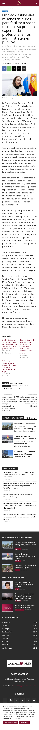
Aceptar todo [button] (24, 723)
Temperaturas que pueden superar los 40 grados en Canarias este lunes (24, 453)
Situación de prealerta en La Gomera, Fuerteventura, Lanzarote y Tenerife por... (24, 596)
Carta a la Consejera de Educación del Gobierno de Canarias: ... (24, 585)
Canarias (10, 8)
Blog (16, 589)
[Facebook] (4, 68)
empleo (14, 385)
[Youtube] (34, 700)
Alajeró (17, 570)
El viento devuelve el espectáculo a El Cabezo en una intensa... (25, 556)
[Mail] (16, 700)
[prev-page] (3, 462)
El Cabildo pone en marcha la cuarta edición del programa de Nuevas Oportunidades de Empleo (9, 366)
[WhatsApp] (9, 68)
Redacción (8, 63)
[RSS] (22, 700)
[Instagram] (11, 700)
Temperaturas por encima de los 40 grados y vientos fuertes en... (25, 545)
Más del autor (30, 418)
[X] (14, 68)
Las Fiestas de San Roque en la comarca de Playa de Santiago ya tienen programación (18, 496)
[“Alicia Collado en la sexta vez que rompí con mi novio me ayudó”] (7, 608)
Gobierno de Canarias (16, 383)
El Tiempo (18, 600)
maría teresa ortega (9, 388)
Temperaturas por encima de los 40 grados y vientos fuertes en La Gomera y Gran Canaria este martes (18, 474)
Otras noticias (19, 610)
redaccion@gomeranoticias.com (24, 686)
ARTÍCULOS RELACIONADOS (13, 418)
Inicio (3, 8)
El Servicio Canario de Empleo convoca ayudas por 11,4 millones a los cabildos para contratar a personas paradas (27, 346)
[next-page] (7, 462)
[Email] (19, 68)
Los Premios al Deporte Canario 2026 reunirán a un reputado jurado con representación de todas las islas (19, 517)
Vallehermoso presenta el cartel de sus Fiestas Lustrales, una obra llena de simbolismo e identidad (28, 401)
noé (19, 388)
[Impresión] (24, 68)
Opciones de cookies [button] (10, 723)
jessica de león (23, 385)
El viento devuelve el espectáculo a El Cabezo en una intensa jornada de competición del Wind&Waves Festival (25, 441)
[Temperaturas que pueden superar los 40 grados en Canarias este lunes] (7, 454)
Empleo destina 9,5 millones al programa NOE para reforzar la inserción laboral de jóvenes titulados (9, 344)
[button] (3, 3)
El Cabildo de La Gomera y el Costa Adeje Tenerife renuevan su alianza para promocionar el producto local (19, 506)
